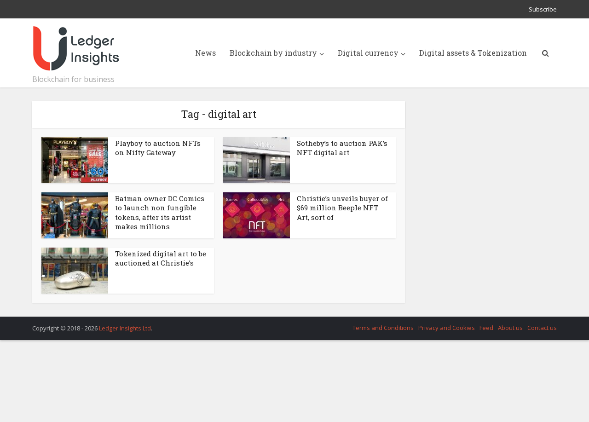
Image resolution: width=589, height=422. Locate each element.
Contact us (542, 328)
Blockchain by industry (273, 53)
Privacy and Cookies (446, 328)
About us (510, 328)
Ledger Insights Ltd (125, 328)
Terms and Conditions (383, 328)
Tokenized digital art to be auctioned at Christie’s (160, 258)
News (205, 53)
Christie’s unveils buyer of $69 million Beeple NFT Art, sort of (342, 208)
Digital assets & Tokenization (473, 53)
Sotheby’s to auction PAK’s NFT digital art (342, 148)
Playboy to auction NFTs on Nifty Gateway (158, 148)
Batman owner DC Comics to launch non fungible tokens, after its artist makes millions (159, 212)
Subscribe (543, 9)
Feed (486, 328)
